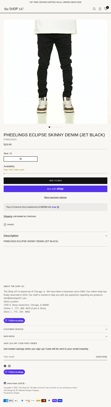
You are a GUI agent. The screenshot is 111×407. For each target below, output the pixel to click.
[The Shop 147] (14, 9)
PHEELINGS (10, 139)
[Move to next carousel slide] (105, 268)
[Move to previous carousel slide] (99, 268)
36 (20, 159)
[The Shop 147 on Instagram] (9, 366)
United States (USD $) (15, 383)
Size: (8, 153)
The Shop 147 (23, 388)
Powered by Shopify (11, 393)
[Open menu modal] (100, 9)
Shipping (8, 216)
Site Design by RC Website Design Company (21, 390)
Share (10, 225)
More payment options (55, 197)
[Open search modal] (94, 9)
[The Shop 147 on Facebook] (5, 366)
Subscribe (101, 357)
